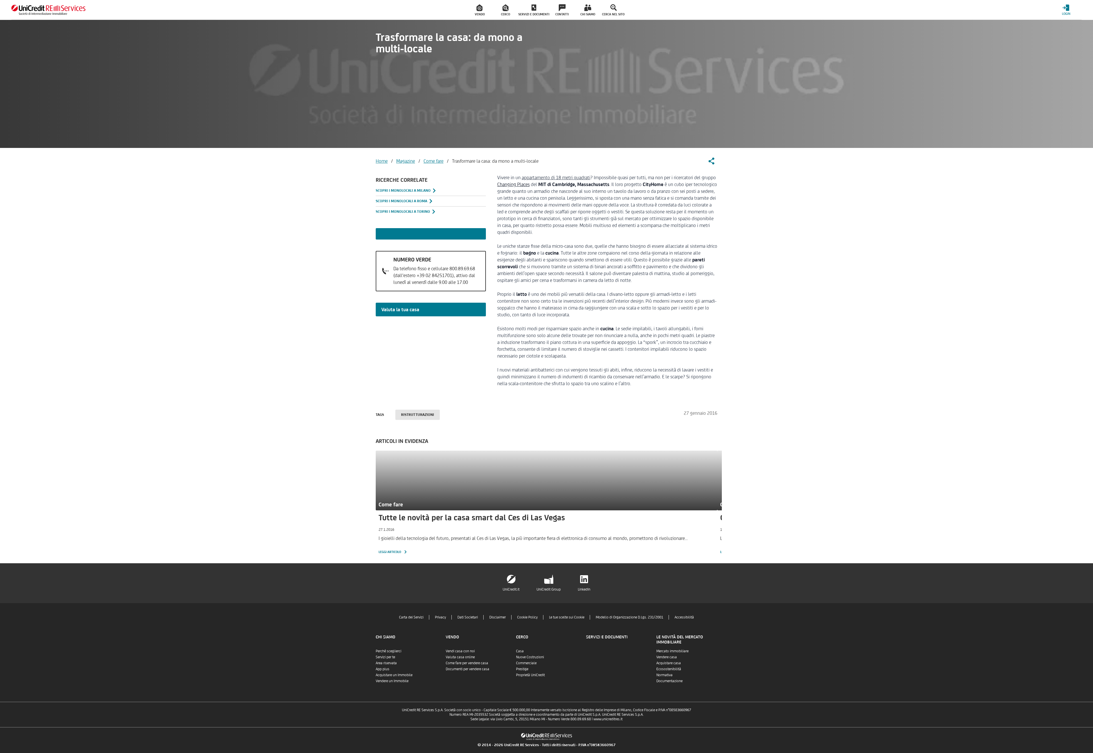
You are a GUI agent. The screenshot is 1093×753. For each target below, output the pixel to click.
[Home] (48, 10)
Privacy (440, 617)
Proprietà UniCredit (530, 675)
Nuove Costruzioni (530, 657)
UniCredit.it (511, 589)
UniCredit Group (549, 589)
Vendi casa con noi (460, 651)
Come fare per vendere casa (467, 663)
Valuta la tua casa (400, 309)
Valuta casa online (460, 657)
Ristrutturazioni (417, 414)
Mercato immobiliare (672, 651)
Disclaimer (497, 617)
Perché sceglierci (388, 651)
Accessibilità (684, 617)
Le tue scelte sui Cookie (566, 617)
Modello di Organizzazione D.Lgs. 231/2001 (629, 617)
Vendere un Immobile (392, 681)
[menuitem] (480, 10)
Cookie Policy (527, 617)
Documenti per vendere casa (467, 669)
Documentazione (669, 681)
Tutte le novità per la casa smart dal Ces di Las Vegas (472, 517)
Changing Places (513, 184)
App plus (382, 669)
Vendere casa (666, 657)
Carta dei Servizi (411, 617)
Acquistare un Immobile (394, 675)
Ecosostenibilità (668, 669)
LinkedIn (584, 589)
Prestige (522, 669)
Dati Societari (467, 617)
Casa (520, 651)
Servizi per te (385, 657)
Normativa (664, 675)
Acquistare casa (668, 663)
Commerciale (526, 663)
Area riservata (386, 663)
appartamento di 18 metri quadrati (556, 177)
